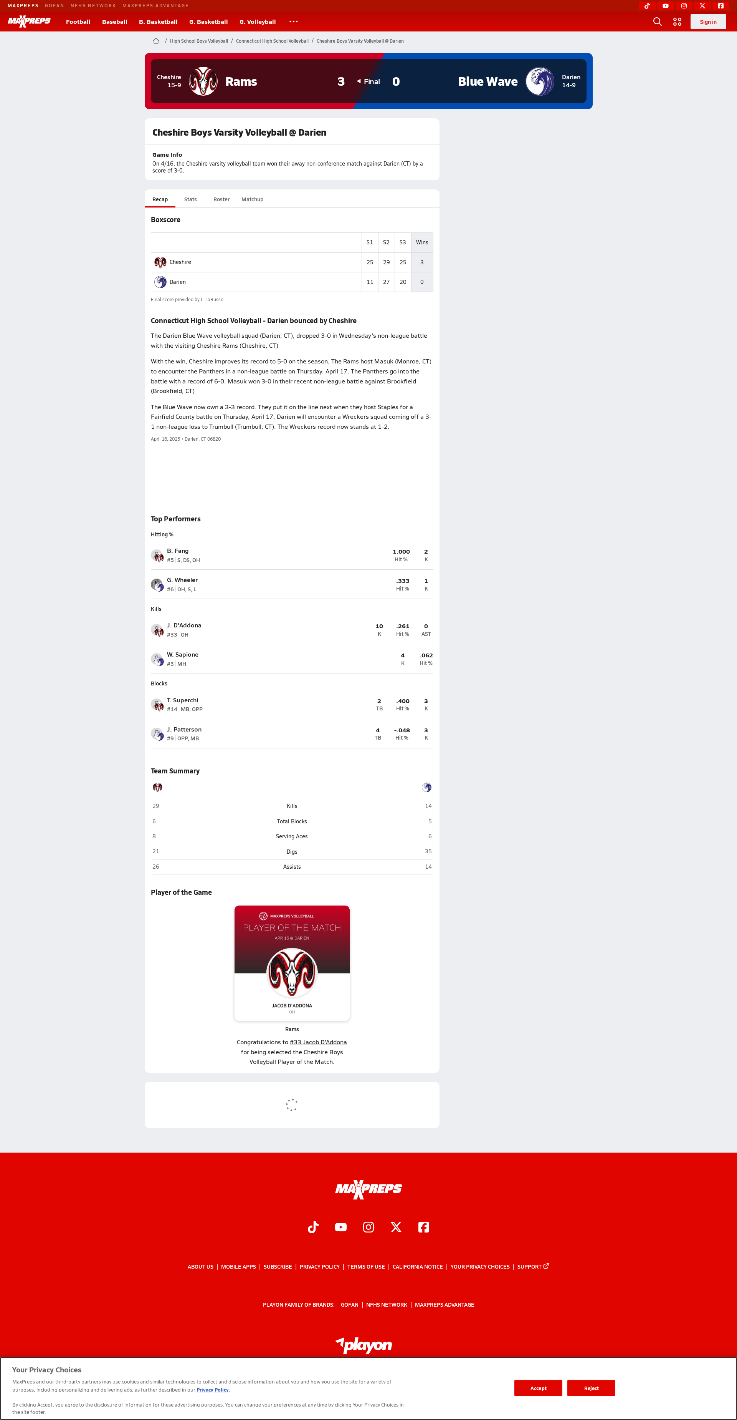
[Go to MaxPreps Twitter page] (396, 1228)
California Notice (418, 1266)
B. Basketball (158, 21)
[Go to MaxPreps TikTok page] (313, 1228)
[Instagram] (684, 6)
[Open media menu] (677, 22)
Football (78, 21)
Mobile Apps (238, 1266)
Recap (160, 199)
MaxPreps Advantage (155, 5)
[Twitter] (702, 6)
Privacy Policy (320, 1266)
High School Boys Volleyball (199, 41)
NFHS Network (93, 5)
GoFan (54, 5)
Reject (591, 1388)
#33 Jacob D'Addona (318, 1042)
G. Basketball (208, 21)
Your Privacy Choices (480, 1266)
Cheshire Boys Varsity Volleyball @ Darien (360, 41)
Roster (221, 199)
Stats (190, 199)
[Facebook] (720, 6)
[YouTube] (665, 6)
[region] (368, 1388)
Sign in (708, 21)
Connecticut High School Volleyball (272, 41)
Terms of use (366, 1266)
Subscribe (278, 1266)
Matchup (252, 199)
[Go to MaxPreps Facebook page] (424, 1228)
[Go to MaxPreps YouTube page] (341, 1228)
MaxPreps (23, 5)
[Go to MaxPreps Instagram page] (368, 1228)
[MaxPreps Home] (29, 21)
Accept (538, 1388)
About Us (200, 1266)
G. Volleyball (258, 21)
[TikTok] (647, 6)
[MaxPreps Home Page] (156, 41)
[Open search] (658, 22)
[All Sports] (294, 22)
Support (529, 1266)
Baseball (114, 21)
